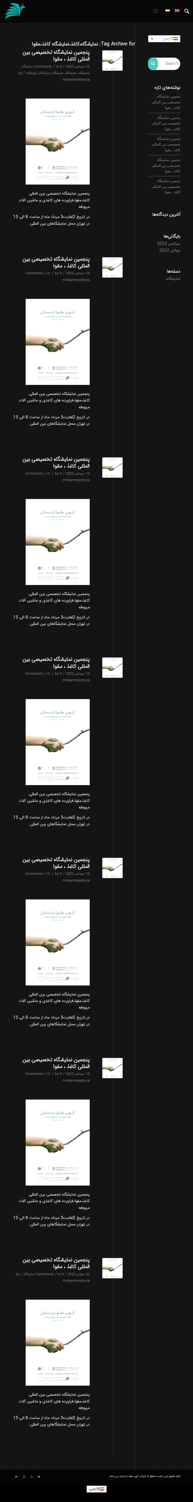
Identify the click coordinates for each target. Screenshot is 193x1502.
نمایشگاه (27, 66)
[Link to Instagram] (24, 1477)
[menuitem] (184, 11)
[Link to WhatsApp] (31, 1477)
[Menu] (156, 11)
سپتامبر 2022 (168, 243)
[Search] (184, 11)
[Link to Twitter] (39, 1477)
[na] (112, 60)
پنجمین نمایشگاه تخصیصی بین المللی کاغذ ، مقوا (56, 55)
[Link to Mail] (16, 1477)
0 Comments (48, 66)
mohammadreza (76, 79)
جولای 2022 (169, 250)
